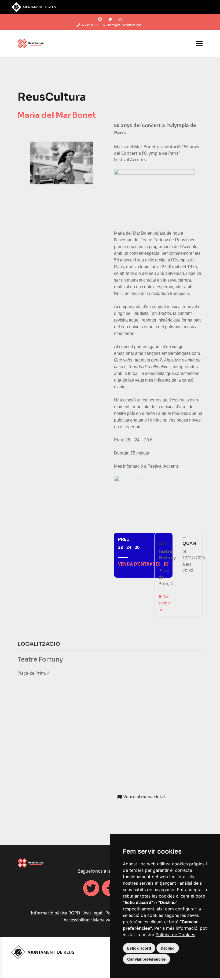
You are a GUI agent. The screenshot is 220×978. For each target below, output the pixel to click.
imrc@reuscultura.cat (124, 25)
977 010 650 (90, 25)
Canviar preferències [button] (146, 959)
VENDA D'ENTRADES (143, 564)
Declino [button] (168, 948)
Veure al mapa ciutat (145, 798)
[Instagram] (120, 19)
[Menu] (199, 43)
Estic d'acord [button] (139, 948)
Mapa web (103, 920)
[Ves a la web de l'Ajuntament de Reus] (110, 7)
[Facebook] (100, 19)
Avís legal (92, 913)
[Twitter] (110, 19)
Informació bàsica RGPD (55, 913)
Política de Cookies (175, 934)
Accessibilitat (77, 920)
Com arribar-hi (166, 603)
